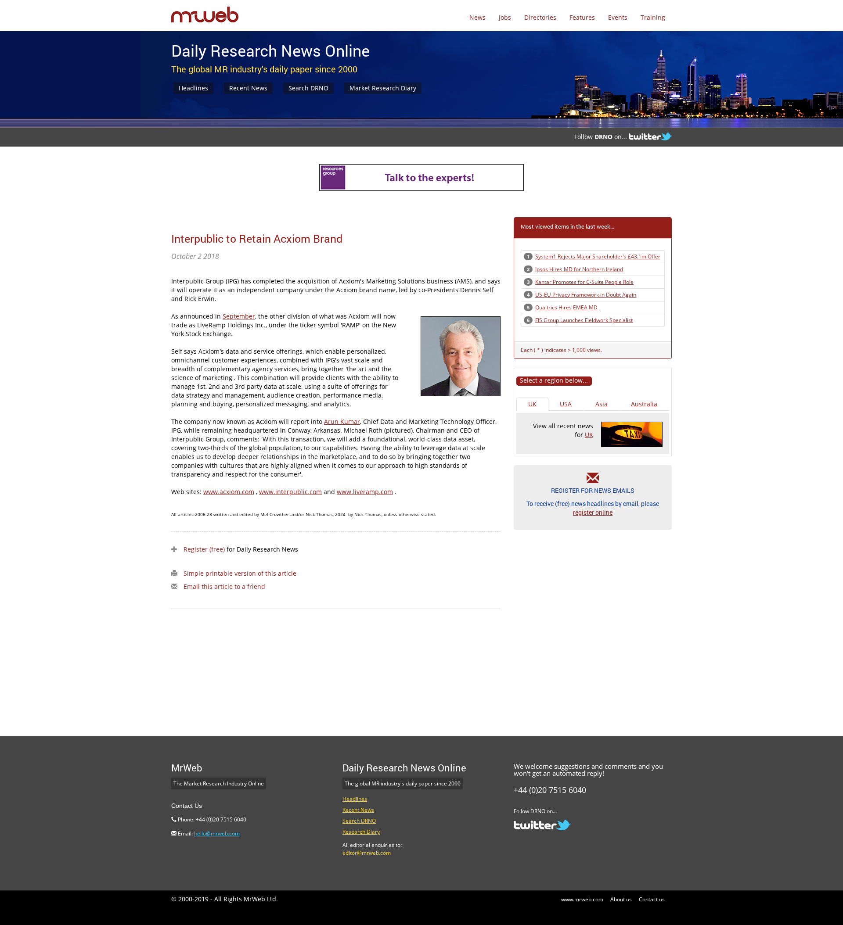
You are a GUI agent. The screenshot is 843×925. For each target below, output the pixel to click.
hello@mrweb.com (217, 833)
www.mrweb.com (582, 899)
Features (582, 17)
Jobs (505, 17)
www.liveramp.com (365, 492)
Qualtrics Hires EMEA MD (566, 307)
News (477, 17)
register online (592, 512)
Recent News (248, 88)
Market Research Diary (382, 88)
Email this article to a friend (224, 586)
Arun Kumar (342, 421)
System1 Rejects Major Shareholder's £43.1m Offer (597, 256)
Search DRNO (308, 88)
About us (621, 899)
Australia (644, 404)
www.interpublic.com (290, 492)
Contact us (652, 899)
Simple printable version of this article (240, 573)
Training (653, 17)
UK (532, 404)
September (239, 316)
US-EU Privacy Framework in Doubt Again (585, 294)
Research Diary (361, 831)
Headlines (193, 88)
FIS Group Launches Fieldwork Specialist (584, 320)
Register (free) (204, 549)
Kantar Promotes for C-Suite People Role (584, 282)
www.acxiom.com (228, 492)
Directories (540, 17)
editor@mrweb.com (366, 853)
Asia (601, 404)
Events (617, 17)
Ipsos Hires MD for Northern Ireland (579, 269)
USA (566, 404)
